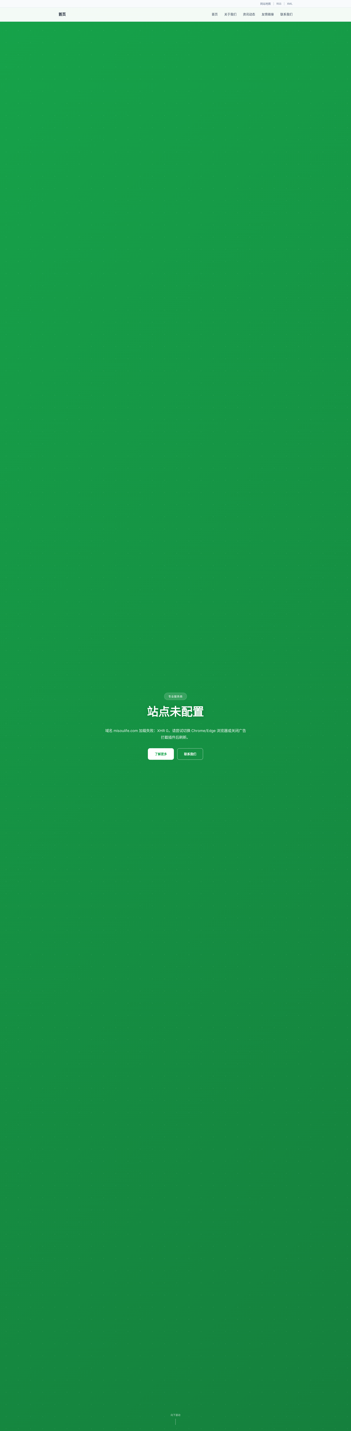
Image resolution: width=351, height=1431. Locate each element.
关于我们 (230, 14)
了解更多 (161, 754)
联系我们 (286, 14)
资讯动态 (249, 14)
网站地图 (265, 3)
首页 (215, 14)
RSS (278, 3)
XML (289, 3)
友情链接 (268, 14)
